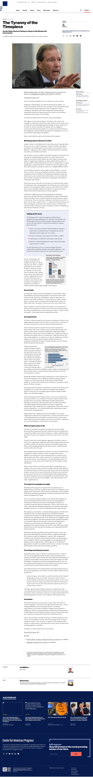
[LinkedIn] (15, 754)
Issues (18, 10)
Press (38, 10)
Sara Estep (57, 724)
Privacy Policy (74, 769)
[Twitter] (4, 754)
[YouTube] (9, 754)
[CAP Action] (7, 769)
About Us (55, 10)
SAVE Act (33, 2)
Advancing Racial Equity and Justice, (70, 30)
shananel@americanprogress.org (82, 96)
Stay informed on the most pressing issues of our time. (68, 746)
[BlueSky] (18, 754)
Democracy (24, 681)
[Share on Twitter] (63, 36)
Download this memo (30, 98)
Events (32, 10)
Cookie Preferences (75, 774)
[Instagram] (12, 754)
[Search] (81, 11)
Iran (29, 2)
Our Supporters (74, 772)
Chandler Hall (28, 724)
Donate (86, 10)
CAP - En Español (74, 771)
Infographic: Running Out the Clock (42, 94)
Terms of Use (73, 768)
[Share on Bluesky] (73, 36)
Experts (25, 10)
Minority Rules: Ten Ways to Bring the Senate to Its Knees (46, 92)
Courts (70, 32)
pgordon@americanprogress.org (82, 105)
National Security (42, 2)
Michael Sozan (5, 724)
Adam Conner (73, 724)
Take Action (46, 10)
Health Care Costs (52, 2)
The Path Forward (22, 2)
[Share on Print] (80, 36)
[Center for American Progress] (5, 6)
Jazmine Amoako (51, 724)
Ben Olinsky (11, 724)
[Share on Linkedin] (70, 36)
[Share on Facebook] (67, 36)
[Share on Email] (77, 36)
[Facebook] (7, 754)
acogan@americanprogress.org (82, 112)
